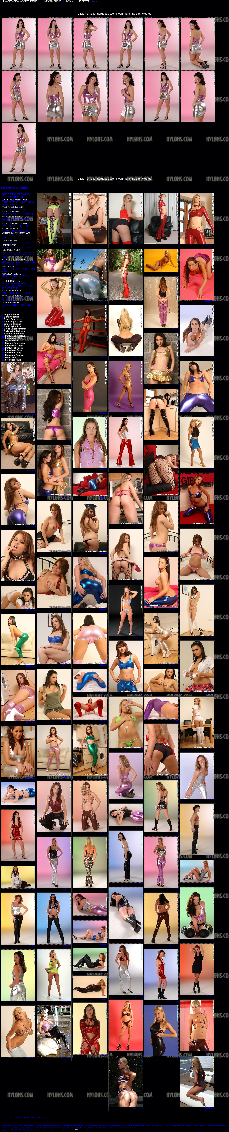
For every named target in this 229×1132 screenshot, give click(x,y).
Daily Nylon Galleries (14, 331)
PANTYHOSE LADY (11, 295)
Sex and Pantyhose (15, 343)
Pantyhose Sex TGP (14, 333)
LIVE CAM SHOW (52, 1)
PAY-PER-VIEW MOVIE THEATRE (20, 1)
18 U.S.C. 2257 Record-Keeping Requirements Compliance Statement (26, 1117)
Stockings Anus (13, 360)
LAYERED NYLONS (11, 281)
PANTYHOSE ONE (11, 212)
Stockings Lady (13, 353)
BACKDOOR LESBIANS (13, 259)
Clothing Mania (11, 317)
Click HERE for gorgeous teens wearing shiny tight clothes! (115, 13)
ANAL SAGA (8, 267)
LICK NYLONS (9, 245)
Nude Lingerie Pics (13, 321)
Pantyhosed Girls (13, 338)
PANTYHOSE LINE (11, 216)
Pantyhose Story (13, 350)
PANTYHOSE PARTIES (13, 207)
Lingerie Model (11, 314)
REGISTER (84, 1)
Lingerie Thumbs (12, 324)
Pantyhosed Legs (14, 345)
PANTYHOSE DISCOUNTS (14, 223)
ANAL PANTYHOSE (11, 274)
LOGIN (69, 1)
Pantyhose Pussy (14, 348)
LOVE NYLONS (9, 240)
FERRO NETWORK (11, 250)
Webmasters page (81, 1130)
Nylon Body (11, 357)
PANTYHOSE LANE (11, 290)
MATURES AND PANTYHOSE (16, 233)
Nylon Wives (11, 341)
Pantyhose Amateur (15, 336)
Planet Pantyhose (13, 319)
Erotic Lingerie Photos (15, 329)
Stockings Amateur (14, 355)
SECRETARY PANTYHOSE (14, 200)
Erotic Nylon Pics (12, 326)
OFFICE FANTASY (10, 302)
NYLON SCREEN (10, 228)
